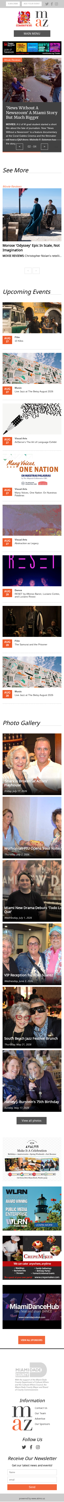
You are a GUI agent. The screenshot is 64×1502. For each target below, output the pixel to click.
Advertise (40, 1418)
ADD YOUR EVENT (32, 3)
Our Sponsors (42, 1424)
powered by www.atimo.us (32, 1498)
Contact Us (41, 1408)
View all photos (31, 1120)
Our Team (40, 1413)
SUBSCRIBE (13, 3)
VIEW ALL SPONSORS (31, 1340)
